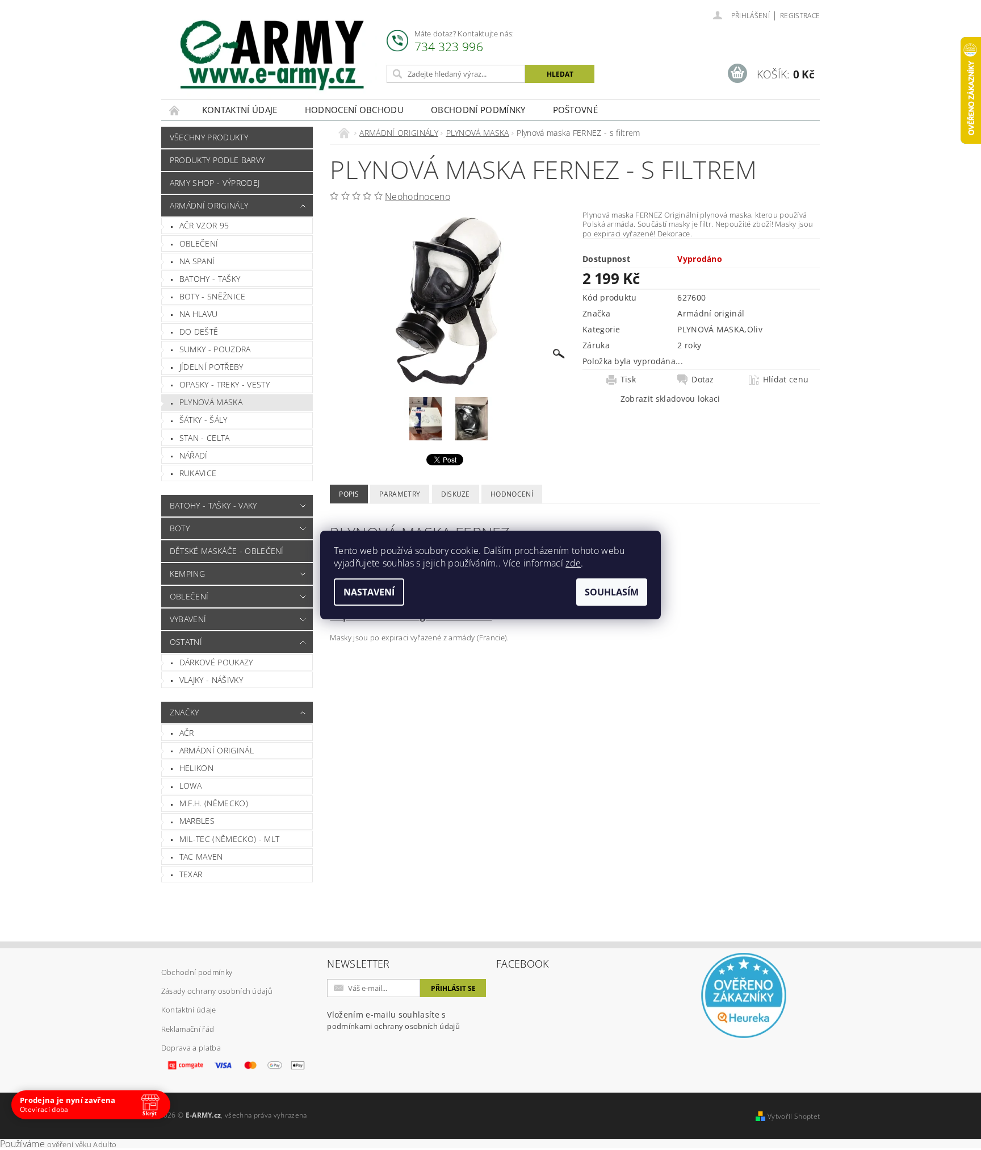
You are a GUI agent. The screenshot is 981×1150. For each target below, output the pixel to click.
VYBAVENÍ (188, 619)
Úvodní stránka (174, 110)
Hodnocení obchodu (354, 109)
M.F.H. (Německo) (213, 803)
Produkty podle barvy (217, 160)
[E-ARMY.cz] (272, 55)
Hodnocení (512, 494)
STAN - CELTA (204, 437)
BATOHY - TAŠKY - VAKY (213, 505)
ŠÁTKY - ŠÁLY (203, 419)
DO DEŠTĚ (199, 331)
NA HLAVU (198, 314)
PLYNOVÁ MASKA (210, 402)
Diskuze (455, 494)
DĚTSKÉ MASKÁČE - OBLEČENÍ (227, 550)
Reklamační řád (187, 1029)
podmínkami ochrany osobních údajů (393, 1026)
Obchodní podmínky (478, 109)
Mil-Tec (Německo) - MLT (229, 839)
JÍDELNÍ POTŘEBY (211, 366)
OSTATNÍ (186, 641)
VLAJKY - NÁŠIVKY (211, 679)
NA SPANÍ (197, 261)
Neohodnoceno (417, 196)
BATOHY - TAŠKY (209, 278)
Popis (349, 494)
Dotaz (702, 379)
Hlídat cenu (786, 379)
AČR (186, 732)
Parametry (399, 494)
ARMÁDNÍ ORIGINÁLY (209, 205)
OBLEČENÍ (199, 243)
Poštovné (575, 109)
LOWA (190, 785)
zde (573, 563)
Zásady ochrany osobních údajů (216, 991)
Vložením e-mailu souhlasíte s (393, 1020)
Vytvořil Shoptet (794, 1116)
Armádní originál (216, 750)
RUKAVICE (198, 473)
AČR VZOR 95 (204, 225)
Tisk (628, 379)
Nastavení (369, 592)
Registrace (800, 15)
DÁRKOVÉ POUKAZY (216, 662)
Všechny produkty (209, 137)
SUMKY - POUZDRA (215, 349)
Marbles (197, 820)
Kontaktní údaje (240, 109)
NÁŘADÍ (193, 455)
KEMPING (187, 573)
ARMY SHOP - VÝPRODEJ (214, 182)
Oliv (754, 329)
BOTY (180, 528)
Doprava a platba (191, 1048)
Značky (184, 712)
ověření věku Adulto (81, 1144)
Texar (191, 874)
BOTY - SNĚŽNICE (212, 296)
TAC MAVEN (201, 856)
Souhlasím (612, 592)
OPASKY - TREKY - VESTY (224, 384)
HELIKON (196, 768)
